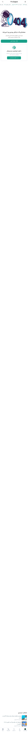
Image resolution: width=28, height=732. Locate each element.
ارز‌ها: (26, 4)
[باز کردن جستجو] (2, 1)
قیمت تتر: (20, 4)
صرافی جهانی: (8, 4)
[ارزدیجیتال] (14, 1)
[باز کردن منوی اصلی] (25, 1)
